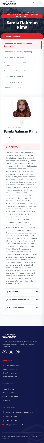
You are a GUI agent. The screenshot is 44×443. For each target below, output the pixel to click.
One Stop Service (8, 393)
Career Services (8, 389)
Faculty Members (26, 13)
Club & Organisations (10, 396)
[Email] (22, 122)
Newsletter (6, 400)
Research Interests (17, 308)
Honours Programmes (10, 366)
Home (12, 13)
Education (13, 292)
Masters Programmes (10, 369)
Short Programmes (9, 373)
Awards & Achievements (19, 300)
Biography (13, 147)
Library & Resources (9, 377)
